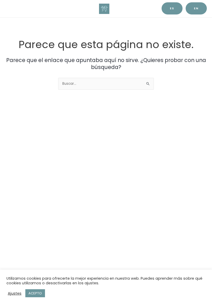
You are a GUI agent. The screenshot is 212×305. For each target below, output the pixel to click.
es (172, 8)
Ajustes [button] (14, 293)
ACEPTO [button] (35, 293)
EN (196, 8)
